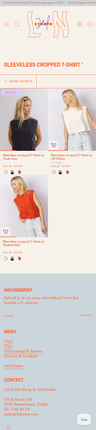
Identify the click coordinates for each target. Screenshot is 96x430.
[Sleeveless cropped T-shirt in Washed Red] (24, 206)
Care (8, 346)
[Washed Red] (19, 172)
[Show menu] (6, 24)
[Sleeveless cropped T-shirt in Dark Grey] (24, 119)
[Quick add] (53, 145)
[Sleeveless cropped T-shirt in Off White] (72, 119)
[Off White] (5, 172)
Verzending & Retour (23, 351)
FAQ (8, 341)
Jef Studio (13, 366)
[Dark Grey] (12, 172)
